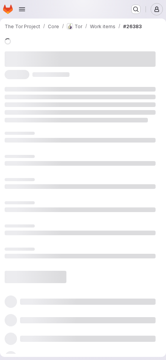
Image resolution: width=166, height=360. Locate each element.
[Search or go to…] (136, 9)
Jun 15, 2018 (93, 53)
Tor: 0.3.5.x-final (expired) (38, 195)
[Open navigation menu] (22, 9)
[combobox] (92, 295)
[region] (80, 198)
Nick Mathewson (27, 62)
